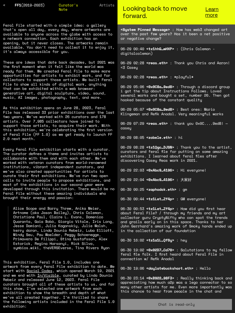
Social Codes (39, 270)
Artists (106, 5)
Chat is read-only (176, 304)
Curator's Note (68, 7)
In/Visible (48, 275)
